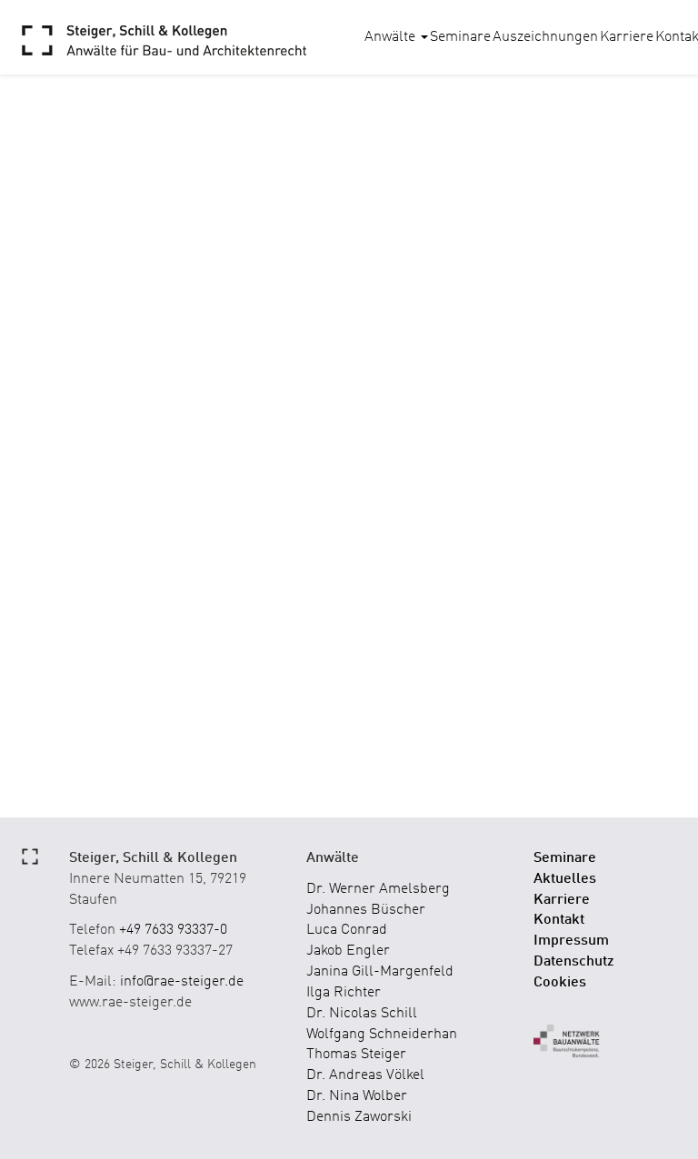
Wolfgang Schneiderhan (381, 1034)
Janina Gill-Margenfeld (380, 972)
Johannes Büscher (365, 910)
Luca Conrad (346, 930)
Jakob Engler (348, 951)
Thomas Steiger (356, 1054)
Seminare (460, 37)
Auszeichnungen (545, 37)
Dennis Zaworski (359, 1117)
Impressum (571, 941)
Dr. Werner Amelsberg (378, 889)
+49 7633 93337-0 (173, 930)
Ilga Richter (343, 993)
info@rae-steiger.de (182, 982)
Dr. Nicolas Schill (361, 1013)
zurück (86, 332)
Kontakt (558, 920)
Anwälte (391, 37)
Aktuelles (564, 879)
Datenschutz (573, 962)
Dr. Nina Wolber (356, 1096)
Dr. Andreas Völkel (365, 1075)
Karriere (626, 37)
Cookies (559, 983)
